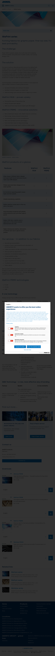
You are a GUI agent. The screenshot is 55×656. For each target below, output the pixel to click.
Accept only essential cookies (34, 346)
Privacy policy (9, 323)
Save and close (27, 349)
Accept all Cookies (20, 346)
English (8, 304)
